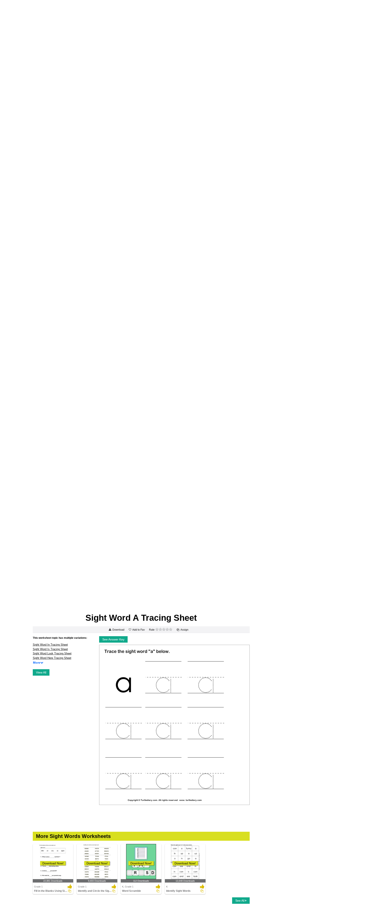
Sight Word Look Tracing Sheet (52, 653)
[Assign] (69, 891)
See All (240, 900)
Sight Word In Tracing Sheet (50, 644)
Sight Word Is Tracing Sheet (50, 649)
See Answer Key (113, 639)
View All (41, 672)
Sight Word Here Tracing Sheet (52, 658)
